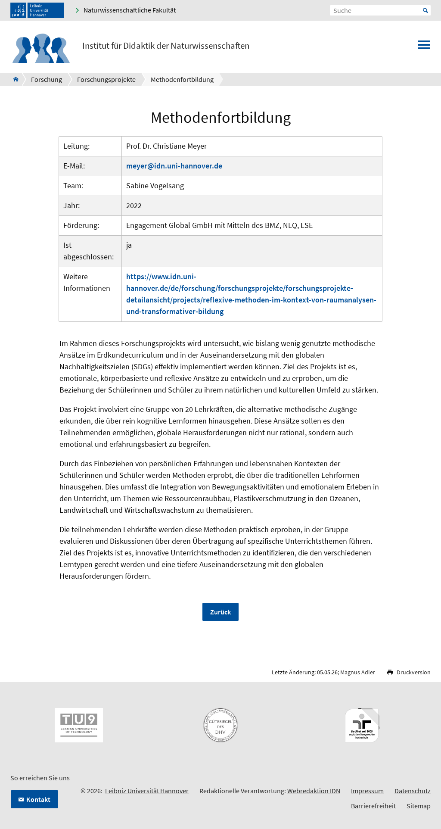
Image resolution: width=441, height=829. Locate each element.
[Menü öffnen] (424, 47)
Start (425, 10)
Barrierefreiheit (373, 805)
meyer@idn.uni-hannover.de (174, 166)
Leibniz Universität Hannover (147, 790)
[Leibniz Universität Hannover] (37, 10)
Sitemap (419, 805)
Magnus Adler (357, 672)
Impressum (367, 790)
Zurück (220, 612)
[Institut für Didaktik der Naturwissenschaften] (13, 79)
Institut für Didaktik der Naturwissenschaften (165, 46)
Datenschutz (412, 790)
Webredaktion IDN (313, 790)
